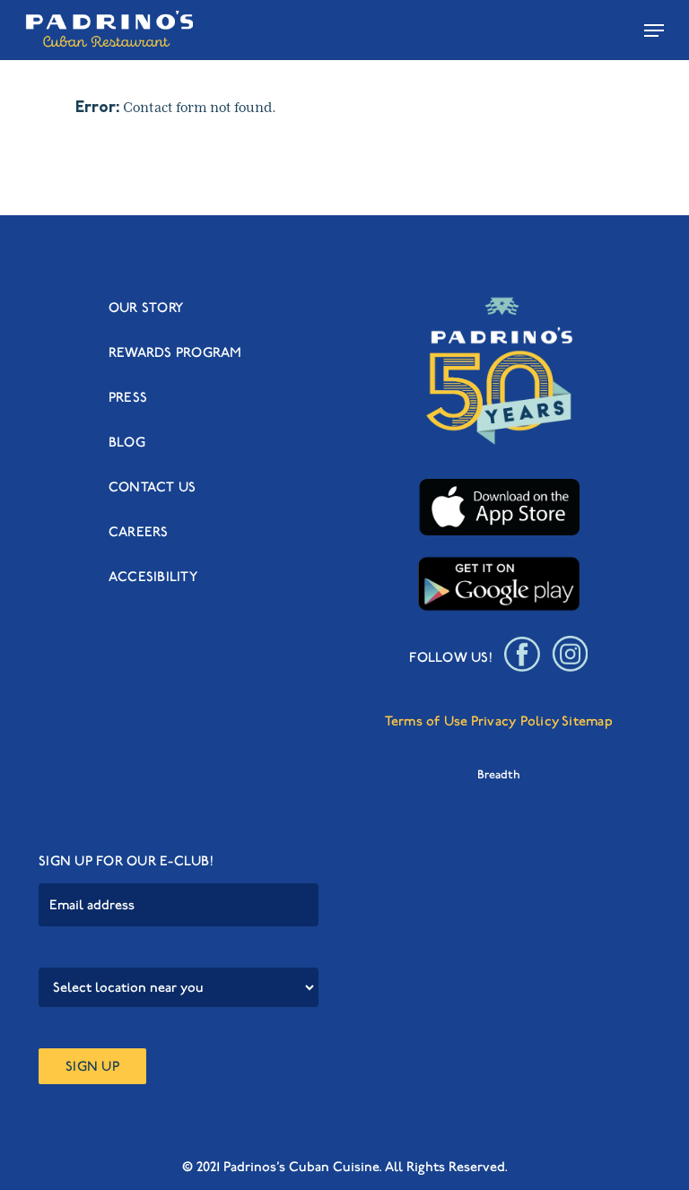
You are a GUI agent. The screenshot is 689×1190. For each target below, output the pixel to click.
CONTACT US (152, 487)
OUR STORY (146, 308)
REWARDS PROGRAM (175, 352)
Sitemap (587, 721)
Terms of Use (426, 721)
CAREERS (139, 532)
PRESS (128, 397)
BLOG (127, 442)
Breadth (498, 774)
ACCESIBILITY (153, 577)
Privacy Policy (515, 721)
